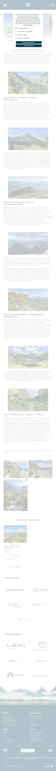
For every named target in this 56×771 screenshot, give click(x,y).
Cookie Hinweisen (28, 25)
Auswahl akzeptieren (29, 42)
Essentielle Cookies (23, 28)
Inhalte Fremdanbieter (24, 38)
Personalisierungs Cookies (25, 31)
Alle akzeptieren (28, 45)
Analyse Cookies (22, 35)
